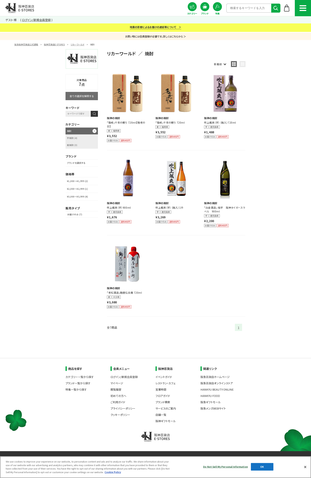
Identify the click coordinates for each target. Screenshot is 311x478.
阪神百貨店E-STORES (54, 44)
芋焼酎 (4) (72, 137)
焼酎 (69, 130)
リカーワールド (77, 44)
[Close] (305, 467)
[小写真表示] (242, 64)
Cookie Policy (113, 472)
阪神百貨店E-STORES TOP (19, 8)
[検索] (275, 8)
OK (262, 466)
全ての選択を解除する (82, 96)
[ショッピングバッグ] (287, 8)
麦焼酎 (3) (72, 144)
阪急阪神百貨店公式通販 (26, 44)
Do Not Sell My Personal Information (225, 466)
